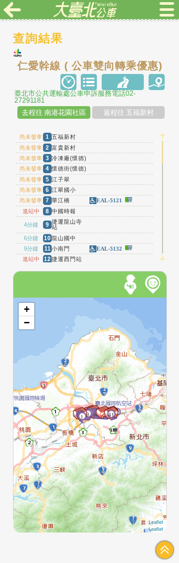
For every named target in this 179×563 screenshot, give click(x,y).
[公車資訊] (89, 82)
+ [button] (27, 309)
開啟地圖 (25, 301)
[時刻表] (68, 82)
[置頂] (164, 550)
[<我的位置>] (131, 285)
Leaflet (156, 521)
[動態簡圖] (157, 82)
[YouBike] (154, 285)
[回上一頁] (12, 9)
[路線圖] (123, 82)
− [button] (27, 322)
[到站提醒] (31, 390)
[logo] (85, 9)
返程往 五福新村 (128, 112)
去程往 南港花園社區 (54, 112)
